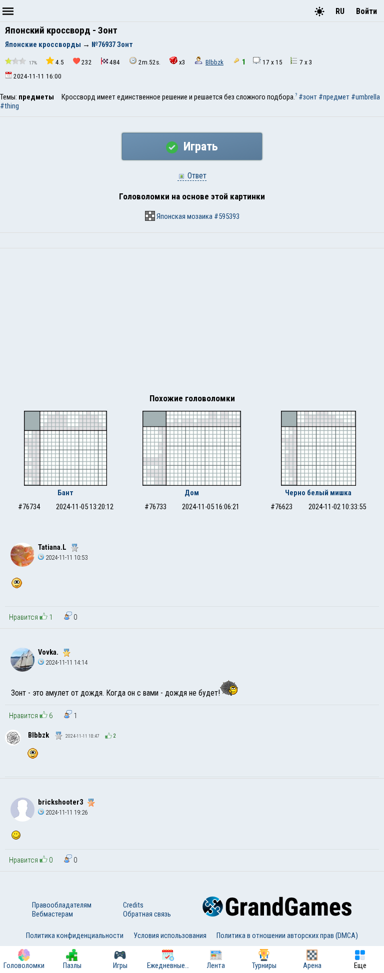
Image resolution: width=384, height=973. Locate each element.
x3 (182, 62)
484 (115, 62)
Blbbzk (215, 62)
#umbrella (365, 96)
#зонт (307, 96)
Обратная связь (147, 914)
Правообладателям (62, 905)
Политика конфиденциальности (75, 935)
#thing (9, 105)
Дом (191, 492)
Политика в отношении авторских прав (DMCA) (287, 935)
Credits (133, 905)
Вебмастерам (52, 914)
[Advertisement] (192, 323)
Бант (66, 492)
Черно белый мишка (318, 492)
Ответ (196, 175)
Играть (199, 146)
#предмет (334, 96)
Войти (366, 11)
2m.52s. (149, 62)
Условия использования (170, 935)
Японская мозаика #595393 (197, 216)
